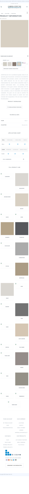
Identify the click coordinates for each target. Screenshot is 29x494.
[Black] (24, 64)
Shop (8, 425)
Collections (7, 13)
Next (27, 64)
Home (2, 13)
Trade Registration (8, 427)
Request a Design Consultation (11, 68)
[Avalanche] (10, 64)
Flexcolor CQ (13, 13)
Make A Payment (21, 427)
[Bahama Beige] (14, 64)
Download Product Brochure (15, 107)
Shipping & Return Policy (21, 432)
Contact (21, 425)
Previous (2, 64)
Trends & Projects (7, 447)
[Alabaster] (5, 64)
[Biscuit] (19, 64)
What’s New (8, 442)
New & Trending (21, 442)
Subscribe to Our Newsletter (14, 465)
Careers (21, 430)
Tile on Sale (21, 444)
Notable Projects (7, 444)
